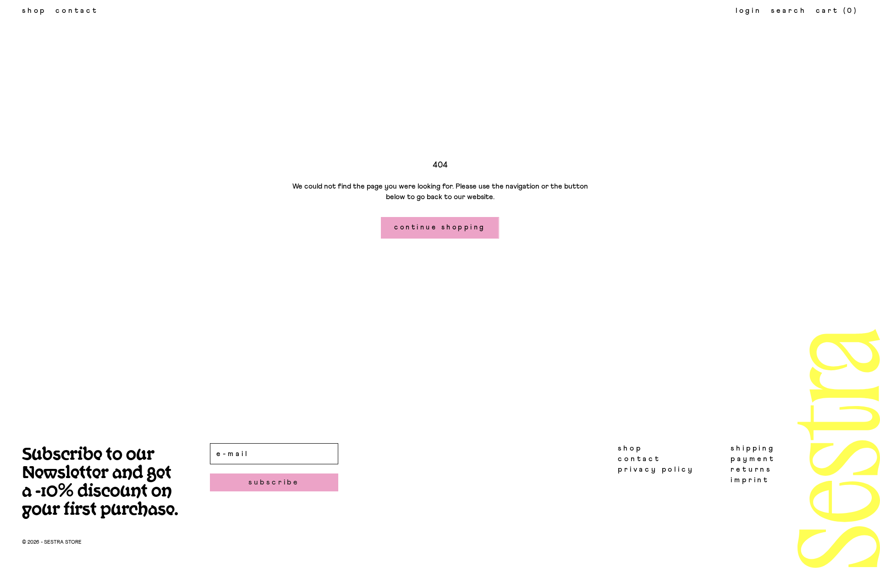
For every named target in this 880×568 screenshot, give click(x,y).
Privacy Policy (656, 469)
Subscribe (274, 482)
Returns (751, 469)
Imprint (750, 480)
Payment (753, 458)
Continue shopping (440, 227)
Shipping (753, 448)
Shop (34, 10)
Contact (77, 10)
